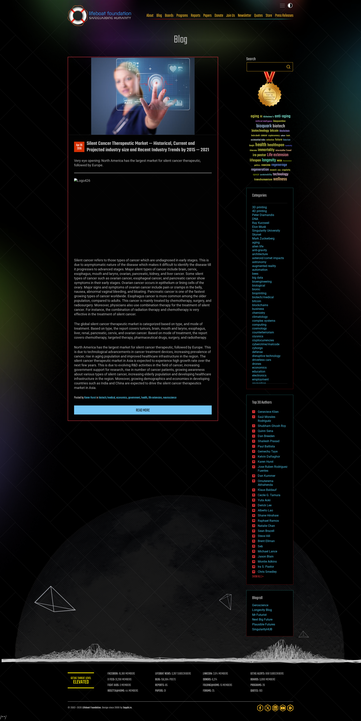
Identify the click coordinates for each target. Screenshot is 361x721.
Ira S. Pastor (266, 566)
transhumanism (263, 179)
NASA (279, 160)
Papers (207, 15)
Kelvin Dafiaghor (269, 456)
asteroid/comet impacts (268, 258)
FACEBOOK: (113, 673)
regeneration (260, 169)
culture (283, 136)
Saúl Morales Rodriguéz (266, 419)
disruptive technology (266, 356)
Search (288, 66)
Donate (219, 15)
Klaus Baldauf (267, 490)
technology (280, 174)
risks (279, 170)
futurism (286, 140)
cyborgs (257, 348)
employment (260, 379)
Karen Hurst (90, 397)
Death (288, 136)
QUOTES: (254, 690)
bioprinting (259, 293)
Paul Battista (266, 446)
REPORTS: (160, 685)
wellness (280, 179)
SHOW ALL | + (258, 576)
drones (256, 364)
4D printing (259, 211)
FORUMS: (207, 690)
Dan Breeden (266, 436)
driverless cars (261, 360)
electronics (259, 375)
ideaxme (253, 150)
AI (261, 117)
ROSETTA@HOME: (116, 690)
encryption (259, 383)
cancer (264, 135)
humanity (288, 146)
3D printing (259, 207)
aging (255, 116)
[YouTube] (283, 708)
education (258, 371)
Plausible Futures (263, 624)
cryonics (257, 336)
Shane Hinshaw (268, 515)
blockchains (260, 305)
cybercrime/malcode (265, 344)
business (258, 309)
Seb (260, 546)
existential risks (258, 140)
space (256, 174)
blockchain (284, 131)
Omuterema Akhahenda (265, 483)
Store (269, 15)
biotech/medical (107, 397)
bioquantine (279, 121)
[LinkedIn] (275, 708)
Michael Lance (267, 551)
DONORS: (207, 679)
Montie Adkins (267, 561)
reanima (265, 165)
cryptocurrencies (263, 340)
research (273, 170)
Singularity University (266, 230)
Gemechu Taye (268, 451)
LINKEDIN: (207, 673)
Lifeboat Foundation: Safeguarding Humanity (100, 15)
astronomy (259, 262)
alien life (257, 246)
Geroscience (260, 605)
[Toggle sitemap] (282, 5)
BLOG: (158, 679)
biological (258, 285)
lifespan (255, 160)
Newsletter (244, 15)
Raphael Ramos (268, 520)
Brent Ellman (266, 541)
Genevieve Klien (268, 412)
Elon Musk (259, 227)
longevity (269, 160)
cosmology (259, 328)
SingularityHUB (262, 629)
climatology (260, 317)
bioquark (264, 126)
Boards (169, 15)
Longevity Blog (262, 610)
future (278, 139)
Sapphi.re (127, 708)
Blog (159, 15)
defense (257, 352)
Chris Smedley (267, 571)
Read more (143, 410)
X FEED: (111, 679)
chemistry (258, 313)
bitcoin (274, 131)
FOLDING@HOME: (211, 685)
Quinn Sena (265, 431)
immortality (266, 150)
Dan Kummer (266, 476)
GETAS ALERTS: (257, 673)
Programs (182, 15)
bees (255, 273)
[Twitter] (268, 708)
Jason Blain (266, 556)
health (144, 397)
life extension (155, 397)
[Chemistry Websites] (269, 90)
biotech (279, 126)
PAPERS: (159, 690)
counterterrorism (263, 332)
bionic (256, 289)
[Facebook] (260, 708)
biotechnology (260, 131)
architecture (260, 254)
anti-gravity (259, 250)
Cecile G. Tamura (269, 495)
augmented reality (264, 266)
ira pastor (259, 155)
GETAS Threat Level (81, 681)
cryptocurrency (274, 136)
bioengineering (262, 281)
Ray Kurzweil (260, 223)
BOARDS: (254, 679)
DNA (255, 219)
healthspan (275, 145)
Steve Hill (264, 536)
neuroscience (169, 397)
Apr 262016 (79, 147)
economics (121, 397)
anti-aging (282, 116)
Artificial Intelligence (264, 121)
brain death (255, 136)
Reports (195, 15)
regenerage (279, 165)
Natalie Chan (266, 526)
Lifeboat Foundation (91, 708)
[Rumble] (290, 708)
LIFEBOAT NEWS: (163, 673)
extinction (270, 140)
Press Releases (284, 15)
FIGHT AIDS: (113, 685)
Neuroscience (287, 161)
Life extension (277, 155)
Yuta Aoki (264, 500)
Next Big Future (262, 619)
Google (251, 146)
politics (257, 165)
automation (260, 270)
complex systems (263, 320)
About (149, 15)
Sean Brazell (266, 531)
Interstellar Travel (283, 150)
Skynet (256, 234)
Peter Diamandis (263, 215)
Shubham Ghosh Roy (272, 426)
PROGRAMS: (256, 685)
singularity (286, 170)
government (134, 397)
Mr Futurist (259, 615)
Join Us (230, 15)
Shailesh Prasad (268, 441)
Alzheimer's (268, 117)
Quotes (258, 15)
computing (259, 324)
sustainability (266, 175)
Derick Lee (265, 505)
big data (257, 277)
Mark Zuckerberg (263, 238)
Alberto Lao (265, 510)
